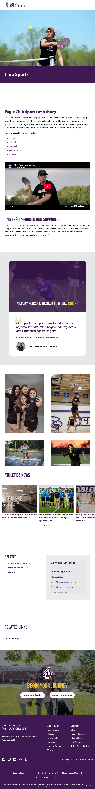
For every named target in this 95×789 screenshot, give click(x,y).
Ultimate (12, 154)
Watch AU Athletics (16, 567)
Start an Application (32, 695)
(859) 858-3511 (57, 576)
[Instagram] (9, 759)
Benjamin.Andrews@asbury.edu (64, 587)
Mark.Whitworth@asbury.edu (63, 581)
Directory (51, 734)
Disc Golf (12, 142)
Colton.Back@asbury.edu (61, 592)
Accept (88, 785)
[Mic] (26, 759)
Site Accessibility (78, 742)
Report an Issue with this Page (47, 777)
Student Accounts (55, 746)
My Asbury (52, 742)
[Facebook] (3, 759)
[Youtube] (20, 759)
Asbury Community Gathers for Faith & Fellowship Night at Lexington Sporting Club (56, 517)
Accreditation (53, 725)
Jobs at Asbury (54, 738)
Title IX (50, 750)
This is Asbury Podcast (80, 746)
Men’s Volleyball (15, 150)
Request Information (62, 695)
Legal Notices (18, 773)
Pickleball (13, 146)
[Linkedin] (14, 759)
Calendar (75, 725)
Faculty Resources (78, 734)
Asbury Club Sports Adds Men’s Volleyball (35, 337)
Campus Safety (54, 729)
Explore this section (13, 100)
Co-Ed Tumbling (12, 638)
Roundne (13, 138)
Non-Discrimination (52, 773)
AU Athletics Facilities (17, 563)
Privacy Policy (30, 773)
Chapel (74, 729)
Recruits (11, 572)
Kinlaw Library (77, 738)
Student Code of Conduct (72, 773)
